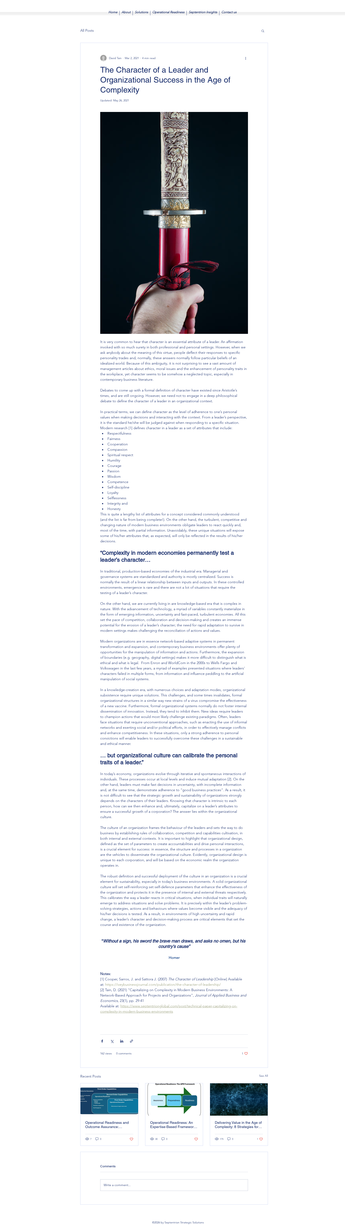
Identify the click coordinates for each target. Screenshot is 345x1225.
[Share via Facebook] (102, 1041)
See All (263, 1076)
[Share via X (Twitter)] (112, 1041)
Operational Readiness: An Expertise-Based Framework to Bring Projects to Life (172, 1124)
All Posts (87, 30)
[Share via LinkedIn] (122, 1041)
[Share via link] (131, 1041)
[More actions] (245, 58)
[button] (263, 30)
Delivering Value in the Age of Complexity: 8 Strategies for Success (238, 1124)
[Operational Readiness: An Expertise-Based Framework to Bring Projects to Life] (174, 1099)
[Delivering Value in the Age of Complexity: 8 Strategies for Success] (239, 1099)
